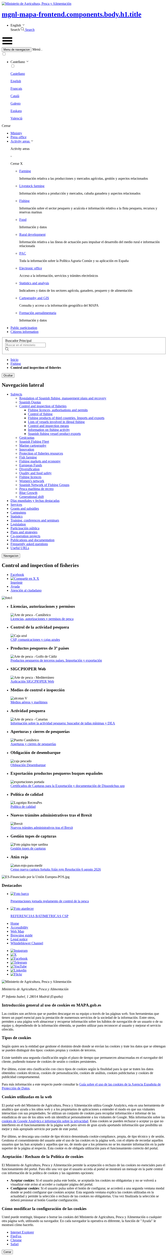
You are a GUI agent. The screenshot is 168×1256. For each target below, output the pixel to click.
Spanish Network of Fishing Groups (44, 485)
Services (16, 504)
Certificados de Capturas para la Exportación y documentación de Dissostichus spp (67, 786)
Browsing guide (21, 935)
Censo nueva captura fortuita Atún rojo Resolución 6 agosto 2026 (55, 869)
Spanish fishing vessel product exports (54, 434)
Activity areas (20, 141)
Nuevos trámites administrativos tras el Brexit (41, 827)
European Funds (30, 465)
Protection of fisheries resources (41, 453)
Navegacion (11, 555)
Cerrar (7, 1252)
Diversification (29, 469)
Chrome (16, 1240)
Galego (15, 103)
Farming (25, 171)
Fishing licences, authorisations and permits (58, 410)
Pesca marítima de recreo (36, 489)
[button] (84, 49)
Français (16, 88)
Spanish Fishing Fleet (34, 441)
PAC (22, 253)
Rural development (32, 234)
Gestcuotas (26, 437)
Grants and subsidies (24, 508)
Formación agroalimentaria (37, 313)
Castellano (17, 74)
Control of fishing (40, 414)
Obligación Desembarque (28, 765)
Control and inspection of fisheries (42, 406)
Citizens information (24, 332)
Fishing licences (30, 477)
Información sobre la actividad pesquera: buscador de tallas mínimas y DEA (62, 723)
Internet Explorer (22, 1232)
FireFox (15, 1236)
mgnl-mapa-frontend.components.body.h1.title (71, 14)
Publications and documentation (32, 540)
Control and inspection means (48, 426)
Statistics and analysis (34, 283)
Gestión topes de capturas (28, 848)
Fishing (24, 201)
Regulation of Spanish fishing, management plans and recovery (62, 398)
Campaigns (18, 512)
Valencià (16, 118)
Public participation (23, 328)
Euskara (16, 111)
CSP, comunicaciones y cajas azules (35, 639)
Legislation (18, 524)
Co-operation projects (25, 536)
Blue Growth (28, 493)
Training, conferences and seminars (34, 520)
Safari (14, 1244)
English (15, 81)
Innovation (26, 449)
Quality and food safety (35, 473)
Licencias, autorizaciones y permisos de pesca (42, 619)
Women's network (31, 481)
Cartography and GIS (34, 298)
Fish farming (28, 457)
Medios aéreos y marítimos (28, 702)
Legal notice (19, 939)
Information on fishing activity (49, 430)
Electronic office (30, 268)
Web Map (17, 931)
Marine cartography (32, 445)
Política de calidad (23, 806)
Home (14, 923)
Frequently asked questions (29, 544)
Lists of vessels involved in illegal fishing (56, 422)
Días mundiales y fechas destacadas (35, 500)
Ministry (16, 133)
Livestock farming (31, 186)
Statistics (16, 516)
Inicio (14, 360)
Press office (18, 137)
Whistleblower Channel (26, 943)
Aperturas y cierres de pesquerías (33, 744)
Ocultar (8, 375)
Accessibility (19, 927)
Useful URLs (19, 548)
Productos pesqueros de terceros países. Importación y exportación (56, 660)
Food (22, 219)
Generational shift (31, 497)
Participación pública (24, 528)
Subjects (16, 394)
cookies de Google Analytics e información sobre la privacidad (45, 1121)
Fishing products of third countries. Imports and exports (66, 418)
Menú (36, 49)
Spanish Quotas (30, 402)
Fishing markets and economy (40, 461)
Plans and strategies (23, 532)
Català (14, 96)
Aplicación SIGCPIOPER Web (32, 681)
